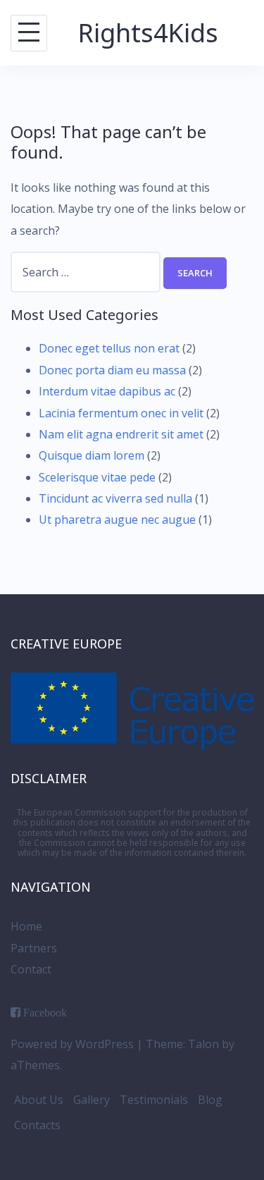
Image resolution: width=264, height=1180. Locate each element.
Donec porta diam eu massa (112, 370)
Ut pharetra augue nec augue (117, 519)
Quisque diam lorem (91, 455)
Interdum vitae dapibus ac (107, 391)
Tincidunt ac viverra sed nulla (115, 498)
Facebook (45, 1012)
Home (26, 926)
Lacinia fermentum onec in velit (121, 413)
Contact (31, 969)
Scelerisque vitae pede (97, 477)
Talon (203, 1044)
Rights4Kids (148, 33)
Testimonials (154, 1099)
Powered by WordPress (72, 1044)
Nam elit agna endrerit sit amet (121, 434)
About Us (38, 1099)
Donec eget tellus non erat (109, 348)
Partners (34, 948)
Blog (210, 1099)
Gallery (91, 1099)
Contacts (37, 1125)
